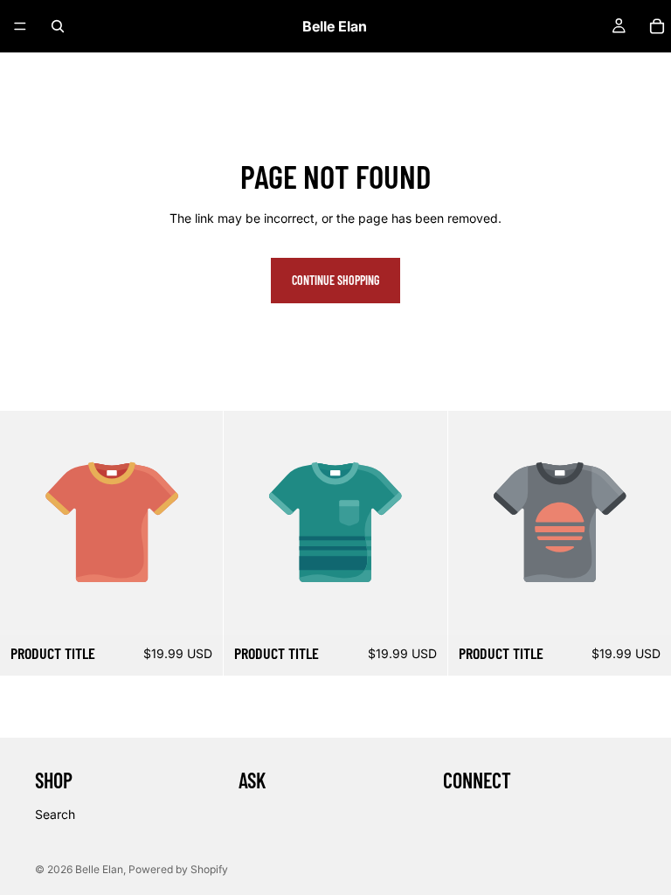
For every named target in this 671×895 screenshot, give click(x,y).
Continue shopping (335, 280)
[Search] (57, 26)
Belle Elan (99, 869)
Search (55, 814)
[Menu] (20, 26)
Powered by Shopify (178, 869)
